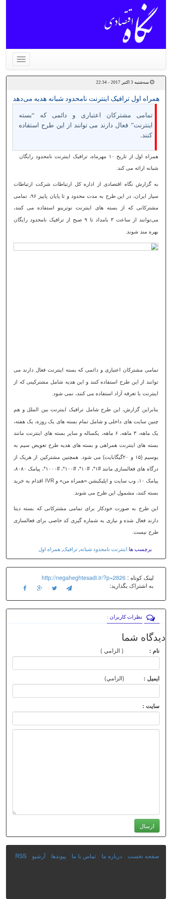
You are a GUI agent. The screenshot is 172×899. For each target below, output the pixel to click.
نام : (142, 650)
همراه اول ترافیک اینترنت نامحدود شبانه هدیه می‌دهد (86, 99)
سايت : (142, 706)
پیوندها (58, 856)
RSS (20, 856)
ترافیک (70, 549)
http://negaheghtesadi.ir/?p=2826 (84, 577)
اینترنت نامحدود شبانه (103, 549)
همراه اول (49, 549)
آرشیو (39, 856)
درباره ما (112, 856)
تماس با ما (84, 856)
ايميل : (142, 678)
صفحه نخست (143, 856)
